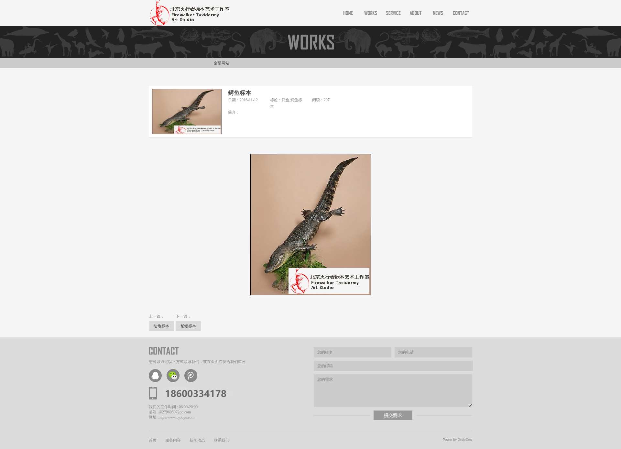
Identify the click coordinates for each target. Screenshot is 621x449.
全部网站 (221, 63)
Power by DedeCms (457, 439)
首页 (153, 440)
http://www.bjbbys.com (176, 417)
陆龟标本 (161, 326)
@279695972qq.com (174, 412)
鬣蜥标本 (188, 326)
